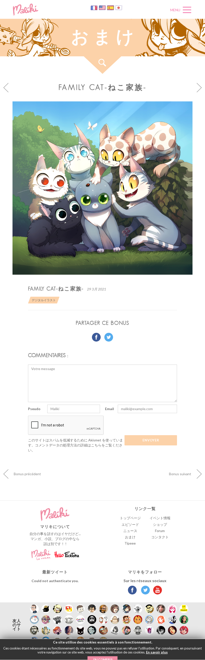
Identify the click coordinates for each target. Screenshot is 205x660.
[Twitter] (144, 590)
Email (109, 409)
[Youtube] (156, 590)
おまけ (130, 537)
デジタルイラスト (44, 300)
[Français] (94, 7)
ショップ (160, 524)
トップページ (130, 518)
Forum (160, 531)
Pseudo (34, 409)
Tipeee (130, 543)
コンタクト (160, 537)
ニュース (130, 531)
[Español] (111, 7)
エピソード (130, 524)
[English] (102, 7)
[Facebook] (132, 590)
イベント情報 (160, 518)
